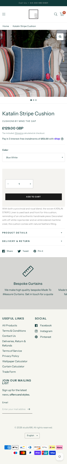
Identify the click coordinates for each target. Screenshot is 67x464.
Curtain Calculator (13, 366)
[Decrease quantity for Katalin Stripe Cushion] (8, 184)
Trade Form (9, 371)
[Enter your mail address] (28, 409)
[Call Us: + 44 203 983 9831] (33, 3)
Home (6, 26)
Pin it (40, 251)
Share (10, 251)
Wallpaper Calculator (14, 361)
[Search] (56, 14)
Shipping (19, 133)
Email (5, 402)
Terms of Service (12, 350)
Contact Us (9, 335)
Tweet (26, 251)
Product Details (15, 232)
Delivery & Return (16, 241)
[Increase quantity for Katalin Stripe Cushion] (30, 184)
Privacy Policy (10, 356)
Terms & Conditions (14, 330)
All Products (9, 325)
